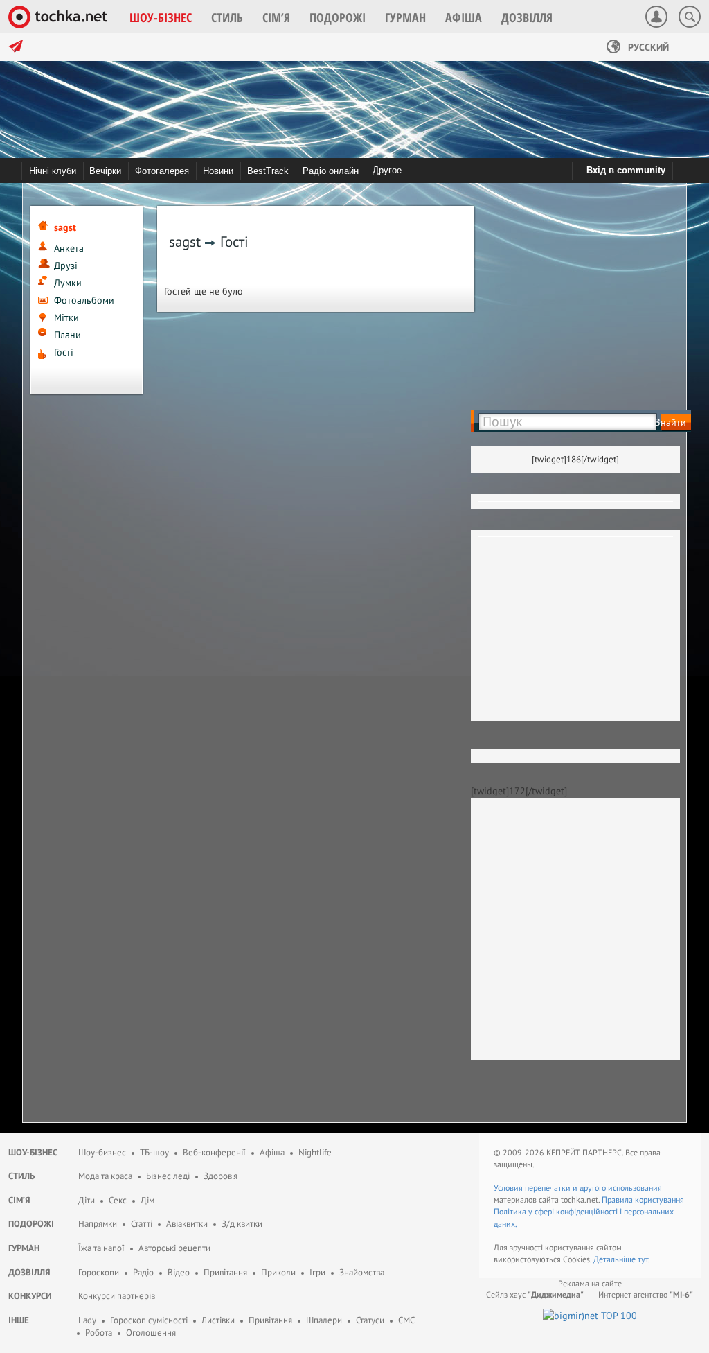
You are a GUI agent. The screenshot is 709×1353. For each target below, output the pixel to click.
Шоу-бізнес (32, 1152)
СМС (406, 1320)
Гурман (23, 1248)
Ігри (317, 1272)
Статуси (370, 1320)
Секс (118, 1200)
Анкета (69, 248)
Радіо (143, 1272)
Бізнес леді (168, 1176)
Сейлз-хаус (535, 1294)
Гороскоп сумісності (149, 1320)
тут (643, 1259)
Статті (141, 1224)
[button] (160, 17)
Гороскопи (98, 1272)
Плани (67, 335)
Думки (68, 283)
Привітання (225, 1272)
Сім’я (19, 1200)
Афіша (272, 1152)
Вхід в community (625, 170)
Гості (63, 352)
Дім (147, 1200)
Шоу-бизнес (102, 1152)
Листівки (218, 1320)
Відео (179, 1272)
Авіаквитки (187, 1224)
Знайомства (361, 1272)
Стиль (21, 1176)
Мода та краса (105, 1176)
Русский (647, 47)
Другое (387, 170)
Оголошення (151, 1332)
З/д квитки (242, 1224)
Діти (86, 1200)
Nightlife (315, 1152)
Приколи (278, 1272)
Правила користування (643, 1199)
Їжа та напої (101, 1248)
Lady (87, 1320)
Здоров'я (220, 1176)
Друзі (66, 265)
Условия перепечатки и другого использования (578, 1187)
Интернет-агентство (645, 1294)
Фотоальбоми (84, 300)
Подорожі (31, 1224)
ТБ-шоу (154, 1152)
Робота (98, 1332)
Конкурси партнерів (116, 1296)
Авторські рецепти (174, 1248)
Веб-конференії (214, 1152)
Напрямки (97, 1224)
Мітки (66, 317)
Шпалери (324, 1320)
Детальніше (615, 1259)
